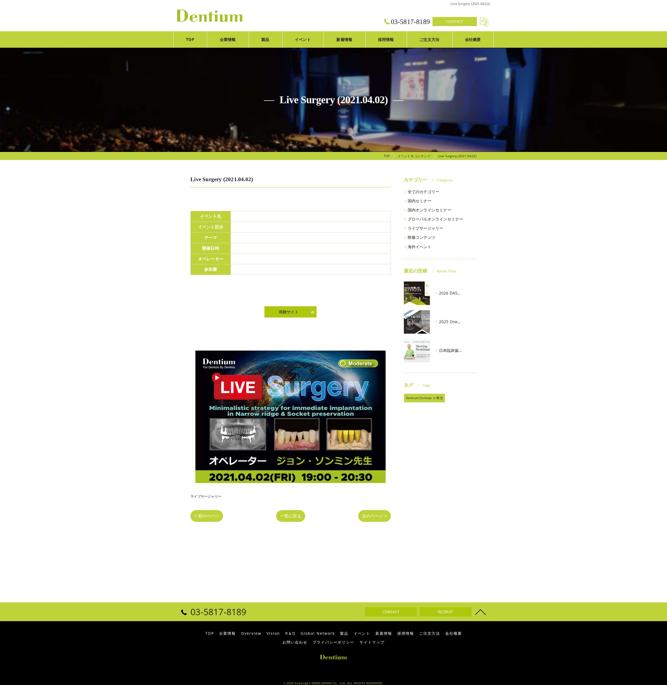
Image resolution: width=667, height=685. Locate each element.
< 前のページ (206, 516)
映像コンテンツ (421, 237)
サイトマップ (372, 642)
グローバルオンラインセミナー (435, 219)
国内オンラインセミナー (429, 209)
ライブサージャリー (205, 496)
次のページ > (374, 516)
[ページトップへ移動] (480, 612)
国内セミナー (419, 200)
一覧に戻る (290, 516)
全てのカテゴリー (424, 191)
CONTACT (454, 21)
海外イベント (419, 246)
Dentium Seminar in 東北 (424, 398)
